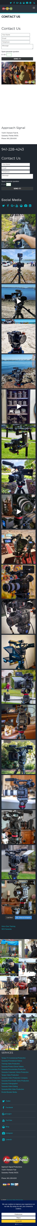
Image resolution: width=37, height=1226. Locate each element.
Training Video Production (10, 1064)
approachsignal (18, 216)
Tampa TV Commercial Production (13, 1058)
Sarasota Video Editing (9, 1086)
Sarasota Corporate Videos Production (15, 1072)
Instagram (9, 1133)
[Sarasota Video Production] (7, 9)
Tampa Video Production (10, 1075)
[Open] (18, 231)
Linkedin (8, 1139)
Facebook (9, 1107)
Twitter (7, 1101)
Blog (7, 1127)
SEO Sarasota (6, 929)
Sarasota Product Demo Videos (12, 1066)
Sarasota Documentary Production (13, 1069)
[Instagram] (33, 245)
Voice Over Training (8, 926)
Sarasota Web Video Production (12, 1089)
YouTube (8, 1120)
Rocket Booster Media (9, 1092)
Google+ (8, 1114)
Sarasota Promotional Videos (11, 1061)
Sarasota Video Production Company (14, 1078)
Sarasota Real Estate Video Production (15, 1081)
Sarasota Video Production (14, 1200)
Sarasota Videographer (9, 1083)
